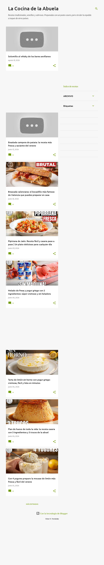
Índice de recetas (70, 86)
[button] (54, 65)
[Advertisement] (31, 92)
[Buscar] (96, 8)
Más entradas (32, 504)
